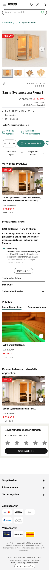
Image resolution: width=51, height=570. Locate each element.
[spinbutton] (9, 143)
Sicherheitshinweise (12, 291)
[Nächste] (43, 307)
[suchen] (43, 12)
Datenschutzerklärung (31, 560)
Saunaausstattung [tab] (37, 307)
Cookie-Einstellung (18, 563)
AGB (39, 558)
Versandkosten (11, 545)
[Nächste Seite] (42, 73)
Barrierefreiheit (32, 563)
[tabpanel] (24, 336)
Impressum (31, 558)
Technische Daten (11, 278)
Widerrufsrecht (15, 560)
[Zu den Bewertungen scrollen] (39, 86)
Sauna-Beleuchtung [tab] (11, 307)
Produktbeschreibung (13, 221)
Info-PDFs (7, 284)
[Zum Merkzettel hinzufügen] (48, 143)
